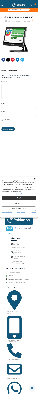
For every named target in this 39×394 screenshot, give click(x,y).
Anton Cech (11, 21)
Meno (3, 103)
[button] (35, 179)
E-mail (4, 112)
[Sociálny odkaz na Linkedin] (17, 60)
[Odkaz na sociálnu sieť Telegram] (22, 60)
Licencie (11, 276)
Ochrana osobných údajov (19, 257)
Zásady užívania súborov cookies (19, 279)
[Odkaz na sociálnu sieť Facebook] (3, 60)
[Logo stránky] (18, 5)
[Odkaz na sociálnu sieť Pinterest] (13, 60)
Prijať (19, 198)
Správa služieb (18, 194)
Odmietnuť (18, 203)
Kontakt (34, 212)
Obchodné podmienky (17, 252)
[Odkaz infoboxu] (30, 5)
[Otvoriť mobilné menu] (2, 5)
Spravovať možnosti (19, 209)
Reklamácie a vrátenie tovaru (18, 262)
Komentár (5, 81)
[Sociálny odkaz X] (8, 60)
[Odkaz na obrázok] (19, 219)
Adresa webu (5, 119)
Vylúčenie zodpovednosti (16, 282)
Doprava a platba (19, 247)
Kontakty (16, 244)
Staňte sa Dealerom (14, 272)
